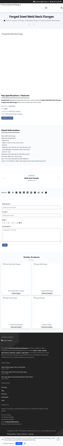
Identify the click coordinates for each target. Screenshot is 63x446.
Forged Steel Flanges (16, 324)
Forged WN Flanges (47, 291)
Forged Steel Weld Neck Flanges (50, 20)
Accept (19, 443)
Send (4, 245)
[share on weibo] (42, 193)
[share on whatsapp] (35, 193)
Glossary (4, 394)
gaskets (18, 353)
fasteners (12, 353)
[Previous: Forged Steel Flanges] (29, 24)
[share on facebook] (9, 193)
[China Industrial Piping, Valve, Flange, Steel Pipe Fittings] (10, 8)
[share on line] (31, 193)
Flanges (22, 20)
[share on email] (38, 193)
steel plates (25, 353)
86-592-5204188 (56, 2)
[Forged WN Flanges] (47, 276)
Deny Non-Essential (8, 443)
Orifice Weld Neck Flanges (16, 291)
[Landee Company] (29, 342)
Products (14, 20)
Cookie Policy (58, 439)
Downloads (4, 397)
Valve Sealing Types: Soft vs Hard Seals (13, 367)
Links (3, 400)
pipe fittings (5, 353)
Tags (2, 390)
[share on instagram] (16, 193)
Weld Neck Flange (15, 100)
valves (39, 350)
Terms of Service (22, 434)
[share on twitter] (13, 193)
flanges (44, 350)
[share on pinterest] (20, 193)
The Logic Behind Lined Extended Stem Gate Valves (17, 377)
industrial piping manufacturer (18, 348)
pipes (35, 350)
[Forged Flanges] (47, 310)
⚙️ (25, 443)
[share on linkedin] (24, 193)
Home (8, 20)
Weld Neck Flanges (32, 20)
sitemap (30, 434)
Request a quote (7, 118)
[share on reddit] (27, 193)
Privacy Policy (11, 434)
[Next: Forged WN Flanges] (33, 24)
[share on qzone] (46, 193)
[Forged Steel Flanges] (16, 310)
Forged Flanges (47, 324)
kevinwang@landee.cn (42, 2)
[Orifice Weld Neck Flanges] (16, 276)
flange (13, 136)
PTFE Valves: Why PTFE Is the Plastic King (13, 372)
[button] (46, 7)
